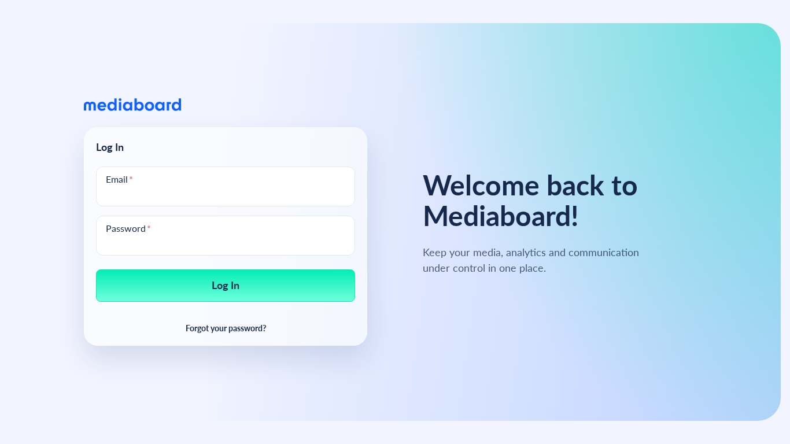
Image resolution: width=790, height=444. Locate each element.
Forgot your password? (226, 327)
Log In (225, 285)
